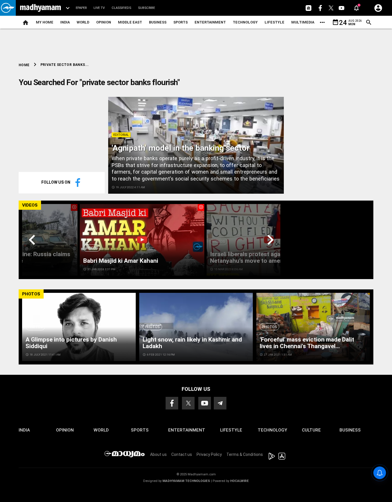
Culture (311, 430)
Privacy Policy (209, 454)
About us (158, 454)
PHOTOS (31, 294)
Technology (245, 22)
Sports (180, 22)
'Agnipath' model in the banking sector (181, 148)
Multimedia (302, 22)
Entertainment (210, 22)
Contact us (181, 454)
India (65, 22)
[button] (8, 8)
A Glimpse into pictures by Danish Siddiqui (71, 343)
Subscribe (146, 8)
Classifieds (121, 8)
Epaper (81, 8)
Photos (35, 327)
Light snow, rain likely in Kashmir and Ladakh (192, 343)
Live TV (99, 8)
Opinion (103, 22)
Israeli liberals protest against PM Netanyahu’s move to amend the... (255, 257)
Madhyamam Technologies (186, 481)
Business (157, 22)
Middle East (130, 22)
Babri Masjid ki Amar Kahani (120, 260)
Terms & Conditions (244, 454)
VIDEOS (30, 205)
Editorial (121, 135)
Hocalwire (239, 481)
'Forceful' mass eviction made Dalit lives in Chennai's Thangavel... (307, 343)
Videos (92, 248)
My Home (44, 22)
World (83, 22)
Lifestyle (274, 22)
